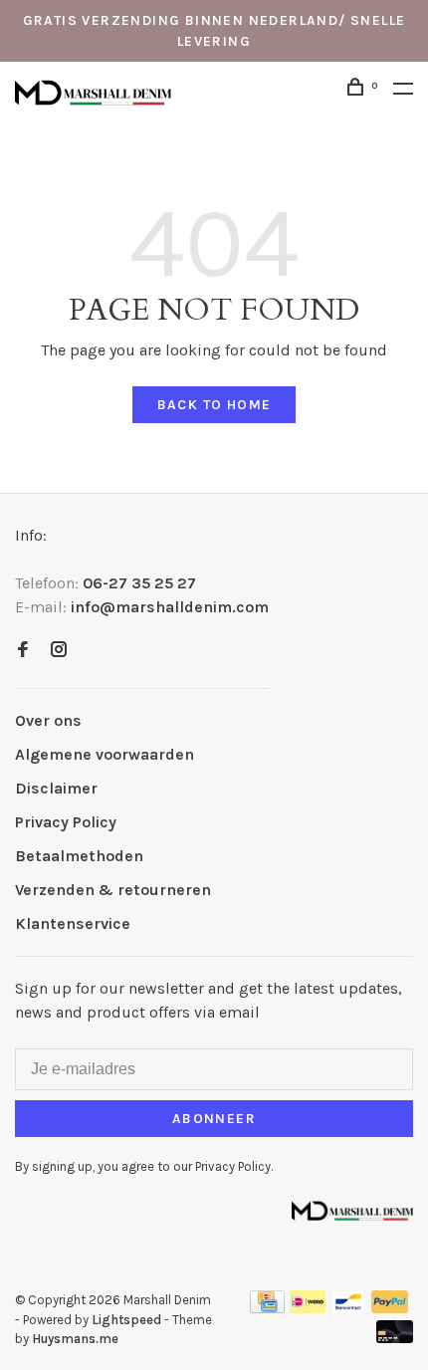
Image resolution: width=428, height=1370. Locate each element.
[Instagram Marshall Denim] (59, 650)
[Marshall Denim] (352, 1209)
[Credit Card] (268, 1307)
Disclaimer (56, 788)
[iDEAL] (307, 1307)
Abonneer (214, 1118)
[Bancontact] (348, 1307)
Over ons (48, 720)
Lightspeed (126, 1319)
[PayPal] (389, 1307)
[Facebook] (23, 650)
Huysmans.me (75, 1338)
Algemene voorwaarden (104, 754)
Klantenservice (72, 923)
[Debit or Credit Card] (394, 1337)
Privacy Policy (65, 821)
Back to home (214, 404)
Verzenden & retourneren (113, 889)
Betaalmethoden (79, 855)
